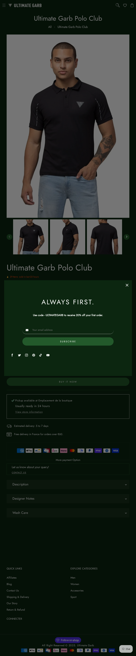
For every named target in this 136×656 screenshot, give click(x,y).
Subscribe (68, 341)
